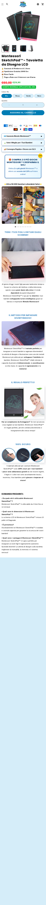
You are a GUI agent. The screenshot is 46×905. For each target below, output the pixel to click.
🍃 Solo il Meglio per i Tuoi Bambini (23, 143)
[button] (2, 4)
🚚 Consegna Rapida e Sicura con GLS (23, 149)
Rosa (18, 96)
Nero (39, 96)
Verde (28, 96)
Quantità (4, 101)
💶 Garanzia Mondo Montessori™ (23, 136)
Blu (6, 96)
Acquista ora (23, 119)
